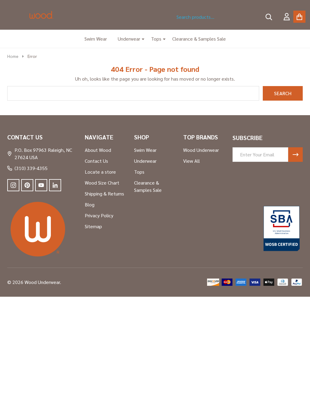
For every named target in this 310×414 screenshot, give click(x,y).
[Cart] (299, 17)
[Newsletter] (295, 154)
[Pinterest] (27, 185)
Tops (156, 38)
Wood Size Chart (102, 182)
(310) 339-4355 (31, 168)
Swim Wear (95, 38)
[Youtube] (41, 185)
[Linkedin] (55, 185)
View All (191, 161)
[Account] (286, 16)
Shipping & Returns (104, 193)
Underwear (129, 38)
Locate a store (100, 172)
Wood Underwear (201, 150)
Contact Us (96, 161)
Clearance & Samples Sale (199, 38)
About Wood (98, 150)
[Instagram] (13, 185)
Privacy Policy (99, 215)
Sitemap (93, 226)
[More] (140, 38)
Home (12, 56)
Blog (89, 204)
